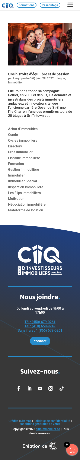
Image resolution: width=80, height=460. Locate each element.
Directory (15, 146)
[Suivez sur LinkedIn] (29, 388)
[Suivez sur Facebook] (18, 388)
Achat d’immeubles (23, 129)
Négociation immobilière (27, 204)
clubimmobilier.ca (48, 429)
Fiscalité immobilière (24, 158)
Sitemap (26, 421)
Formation (16, 164)
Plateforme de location (25, 210)
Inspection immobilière (25, 187)
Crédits (13, 421)
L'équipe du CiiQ (24, 78)
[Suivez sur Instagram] (50, 388)
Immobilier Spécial (22, 181)
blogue (60, 78)
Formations (26, 5)
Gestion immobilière (23, 170)
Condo (13, 135)
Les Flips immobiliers (24, 193)
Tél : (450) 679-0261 (40, 322)
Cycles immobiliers (22, 140)
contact (40, 341)
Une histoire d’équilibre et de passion (38, 74)
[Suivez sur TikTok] (61, 388)
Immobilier (15, 82)
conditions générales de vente (40, 424)
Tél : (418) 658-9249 (40, 326)
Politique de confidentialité (51, 421)
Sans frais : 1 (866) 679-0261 (40, 330)
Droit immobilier (20, 152)
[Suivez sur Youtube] (40, 388)
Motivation (16, 199)
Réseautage (50, 5)
